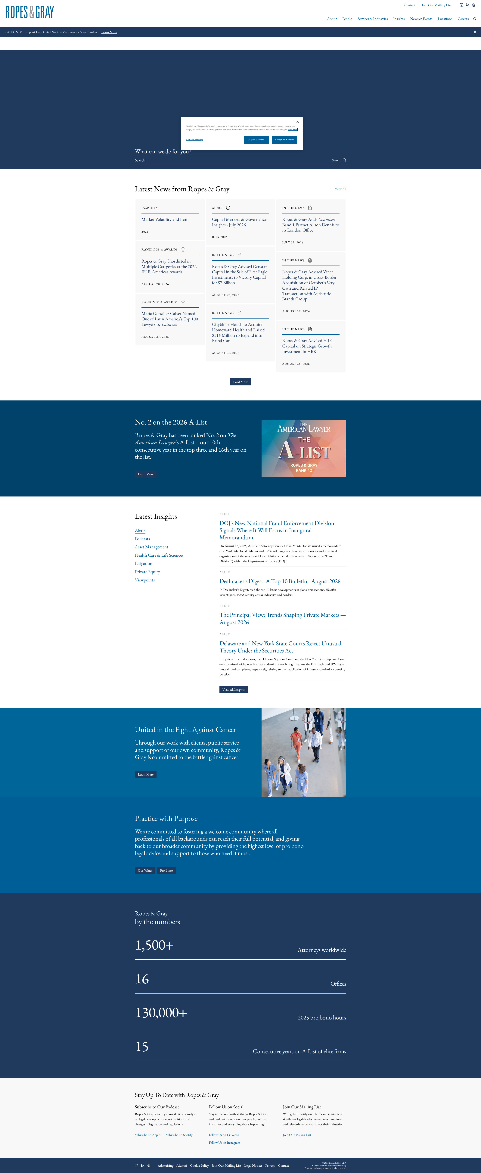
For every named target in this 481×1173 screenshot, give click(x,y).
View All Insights (233, 689)
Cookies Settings (194, 139)
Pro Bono (166, 870)
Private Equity (147, 571)
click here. (292, 129)
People (347, 18)
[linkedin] (468, 5)
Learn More (146, 474)
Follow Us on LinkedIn (224, 1135)
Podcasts (142, 538)
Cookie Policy (199, 1165)
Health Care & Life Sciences (159, 555)
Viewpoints (145, 580)
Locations (445, 18)
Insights (399, 18)
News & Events (421, 18)
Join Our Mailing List (436, 5)
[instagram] (461, 5)
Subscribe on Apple (147, 1135)
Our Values (145, 870)
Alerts (140, 530)
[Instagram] (136, 1165)
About (332, 18)
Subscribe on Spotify (179, 1135)
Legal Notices (253, 1165)
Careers (463, 18)
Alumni (181, 1165)
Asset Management (151, 547)
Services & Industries (373, 18)
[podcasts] (473, 5)
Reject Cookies (256, 139)
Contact (409, 5)
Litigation (143, 563)
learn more (146, 774)
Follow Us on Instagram (224, 1142)
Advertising (165, 1165)
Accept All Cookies (284, 139)
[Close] (297, 122)
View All (340, 189)
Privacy (270, 1165)
